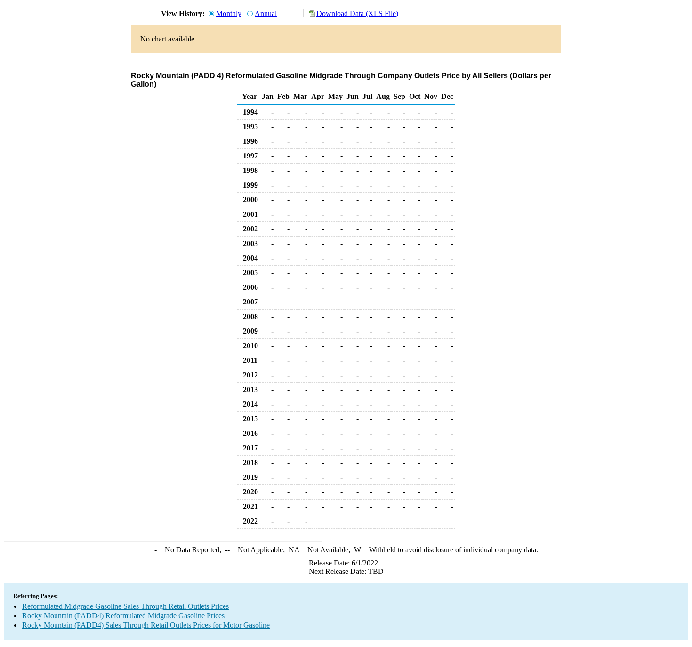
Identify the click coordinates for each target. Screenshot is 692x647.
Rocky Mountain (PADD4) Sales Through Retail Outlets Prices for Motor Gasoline (146, 625)
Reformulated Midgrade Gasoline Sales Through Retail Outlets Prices (125, 606)
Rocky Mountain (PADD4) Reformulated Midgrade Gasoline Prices (123, 616)
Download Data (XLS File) (357, 13)
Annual (266, 13)
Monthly (228, 13)
